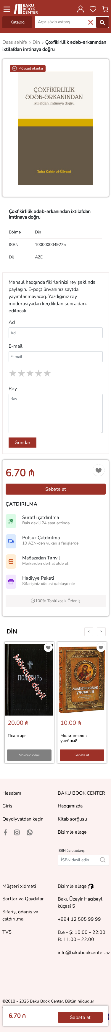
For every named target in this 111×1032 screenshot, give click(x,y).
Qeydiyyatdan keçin (23, 819)
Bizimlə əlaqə (72, 832)
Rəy (13, 388)
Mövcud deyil (29, 755)
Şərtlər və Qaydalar (23, 898)
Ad (12, 322)
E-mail (15, 346)
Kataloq (17, 22)
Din (12, 632)
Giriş (7, 806)
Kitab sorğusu (72, 819)
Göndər (22, 442)
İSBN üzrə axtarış (71, 850)
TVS (7, 932)
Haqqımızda (70, 806)
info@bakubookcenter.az (84, 952)
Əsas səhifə (15, 42)
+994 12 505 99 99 (79, 919)
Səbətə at (55, 489)
